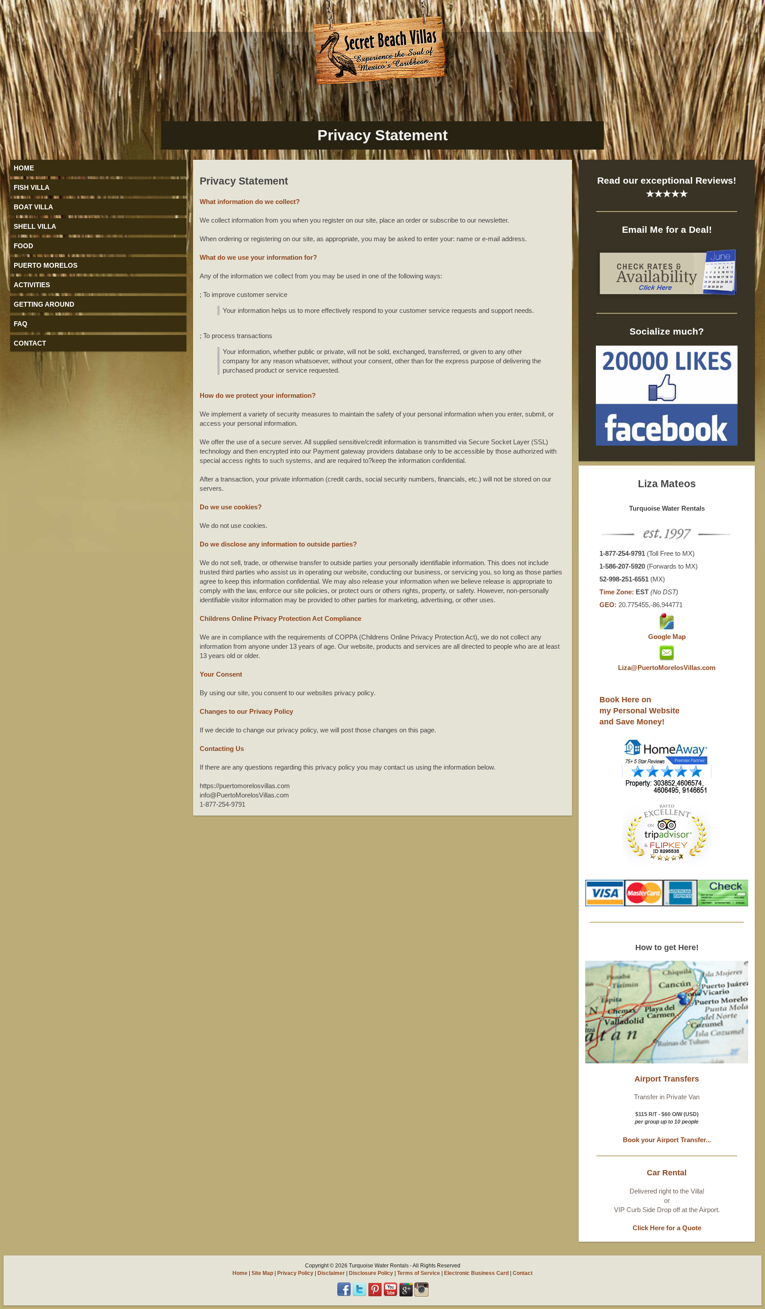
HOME (24, 168)
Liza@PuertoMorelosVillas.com (666, 667)
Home (239, 1273)
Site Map (262, 1273)
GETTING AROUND (44, 304)
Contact (523, 1273)
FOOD (23, 246)
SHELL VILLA (35, 226)
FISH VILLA (32, 187)
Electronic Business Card (476, 1273)
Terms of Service (418, 1273)
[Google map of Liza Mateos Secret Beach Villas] (667, 627)
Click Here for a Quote (667, 1228)
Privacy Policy (295, 1273)
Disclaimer (331, 1273)
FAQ (20, 323)
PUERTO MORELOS (45, 265)
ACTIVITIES (32, 285)
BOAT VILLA (33, 207)
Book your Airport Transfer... (667, 1139)
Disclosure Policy (371, 1273)
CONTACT (30, 343)
